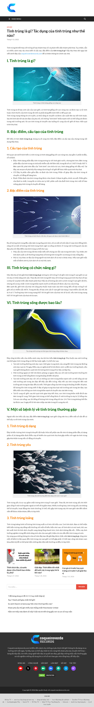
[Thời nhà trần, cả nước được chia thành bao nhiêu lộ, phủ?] (19, 557)
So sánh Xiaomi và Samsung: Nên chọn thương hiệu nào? (30, 604)
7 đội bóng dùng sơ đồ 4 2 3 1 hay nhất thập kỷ (26, 596)
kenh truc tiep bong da (78, 702)
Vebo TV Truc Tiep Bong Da (51, 702)
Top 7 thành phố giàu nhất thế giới (21, 600)
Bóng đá (21, 620)
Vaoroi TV (26, 702)
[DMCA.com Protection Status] (47, 675)
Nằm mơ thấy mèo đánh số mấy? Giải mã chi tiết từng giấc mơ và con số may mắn (40, 611)
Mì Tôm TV (35, 702)
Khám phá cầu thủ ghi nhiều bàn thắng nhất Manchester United (33, 608)
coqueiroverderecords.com (31, 53)
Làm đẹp (54, 620)
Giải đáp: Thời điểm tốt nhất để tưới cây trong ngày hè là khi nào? (47, 570)
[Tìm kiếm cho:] (47, 586)
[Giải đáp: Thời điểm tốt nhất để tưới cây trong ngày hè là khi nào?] (47, 557)
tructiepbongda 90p (13, 702)
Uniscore (65, 702)
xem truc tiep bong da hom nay (24, 700)
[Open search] (85, 19)
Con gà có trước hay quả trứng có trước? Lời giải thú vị (74, 570)
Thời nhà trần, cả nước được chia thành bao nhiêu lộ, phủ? (18, 570)
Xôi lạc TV (8, 700)
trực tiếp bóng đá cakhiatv (60, 700)
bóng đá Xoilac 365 (43, 700)
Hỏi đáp (9, 27)
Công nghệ (33, 620)
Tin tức (72, 620)
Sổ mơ (63, 620)
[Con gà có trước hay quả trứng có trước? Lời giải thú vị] (74, 558)
